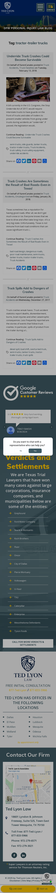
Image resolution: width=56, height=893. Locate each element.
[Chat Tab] (28, 446)
